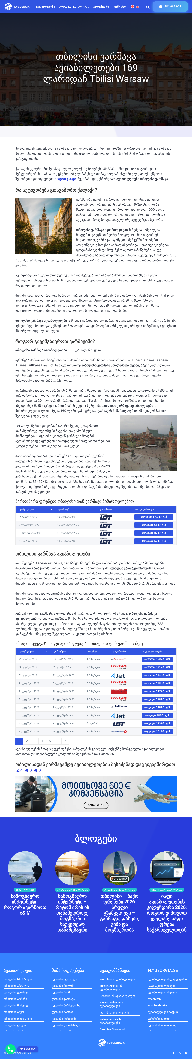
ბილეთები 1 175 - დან (157, 691)
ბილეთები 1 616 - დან (157, 667)
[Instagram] (180, 1053)
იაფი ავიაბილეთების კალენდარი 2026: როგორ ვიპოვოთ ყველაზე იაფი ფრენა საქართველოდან (167, 913)
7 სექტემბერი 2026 (29, 731)
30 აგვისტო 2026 (28, 667)
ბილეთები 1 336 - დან (157, 659)
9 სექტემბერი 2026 (29, 525)
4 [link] (42, 741)
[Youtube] (186, 1053)
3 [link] (34, 741)
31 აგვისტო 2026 (28, 675)
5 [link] (50, 741)
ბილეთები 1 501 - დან (157, 683)
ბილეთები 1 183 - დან (157, 707)
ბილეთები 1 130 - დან (157, 723)
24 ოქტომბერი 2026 (29, 533)
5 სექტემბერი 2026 (29, 715)
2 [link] (27, 741)
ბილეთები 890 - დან (154, 525)
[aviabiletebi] (17, 7)
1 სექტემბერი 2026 (29, 683)
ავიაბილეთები (25, 889)
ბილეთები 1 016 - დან (157, 731)
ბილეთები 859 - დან (157, 715)
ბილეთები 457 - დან (154, 541)
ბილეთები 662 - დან (154, 533)
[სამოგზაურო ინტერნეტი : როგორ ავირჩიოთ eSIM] (25, 868)
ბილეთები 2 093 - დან (154, 516)
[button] (147, 7)
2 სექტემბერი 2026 (29, 691)
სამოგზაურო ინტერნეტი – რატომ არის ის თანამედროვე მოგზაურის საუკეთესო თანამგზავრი (72, 913)
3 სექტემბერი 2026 (29, 699)
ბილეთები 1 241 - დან (157, 675)
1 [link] (19, 741)
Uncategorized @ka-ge (72, 889)
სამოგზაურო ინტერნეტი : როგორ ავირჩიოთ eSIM (25, 904)
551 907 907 (28, 770)
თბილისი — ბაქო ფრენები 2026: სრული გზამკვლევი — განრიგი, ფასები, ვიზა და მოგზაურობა (119, 913)
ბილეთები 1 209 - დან (157, 699)
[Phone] (10, 1049)
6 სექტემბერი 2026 (29, 723)
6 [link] (57, 741)
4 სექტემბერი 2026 (29, 707)
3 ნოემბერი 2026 (28, 541)
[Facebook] (173, 1053)
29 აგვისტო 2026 (28, 517)
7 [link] (65, 741)
